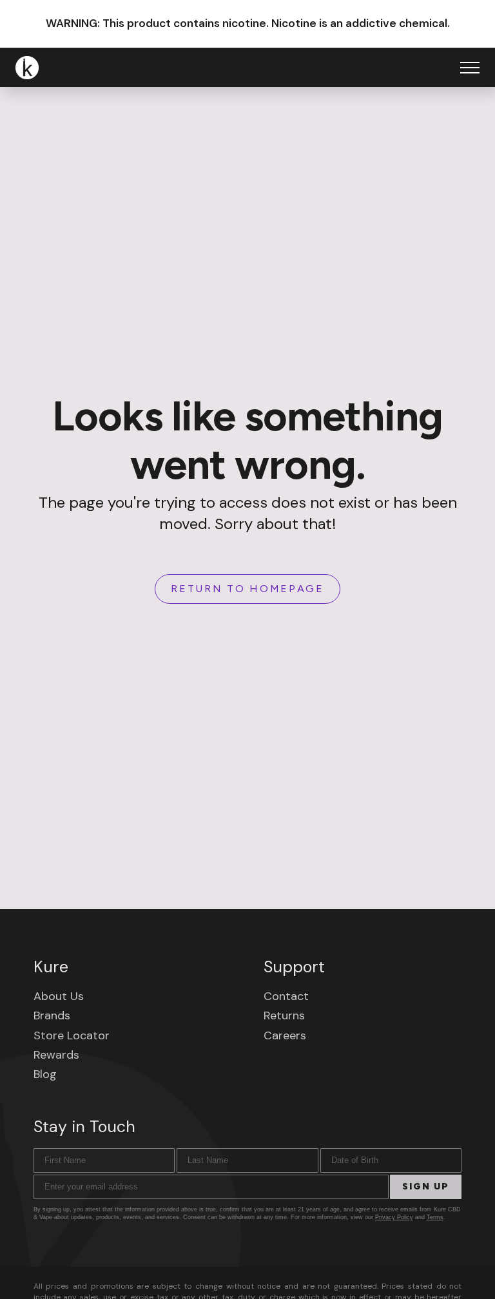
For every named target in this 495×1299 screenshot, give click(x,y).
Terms (435, 1217)
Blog (45, 1074)
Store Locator (72, 1035)
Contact (286, 996)
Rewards (56, 1055)
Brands (52, 1015)
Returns (284, 1015)
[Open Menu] (470, 67)
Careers (285, 1035)
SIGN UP (425, 1186)
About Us (59, 996)
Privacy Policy (394, 1217)
